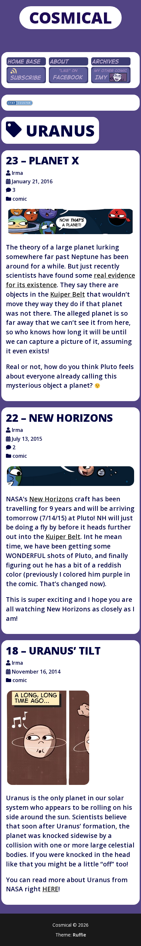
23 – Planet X (42, 160)
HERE (50, 888)
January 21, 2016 (32, 181)
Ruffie (79, 935)
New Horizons (51, 498)
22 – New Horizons (59, 418)
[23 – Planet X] (70, 221)
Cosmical (70, 17)
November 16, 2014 (36, 671)
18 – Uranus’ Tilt (53, 650)
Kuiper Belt (67, 294)
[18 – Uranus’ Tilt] (48, 738)
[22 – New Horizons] (70, 476)
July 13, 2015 (27, 438)
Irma (17, 172)
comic (19, 198)
